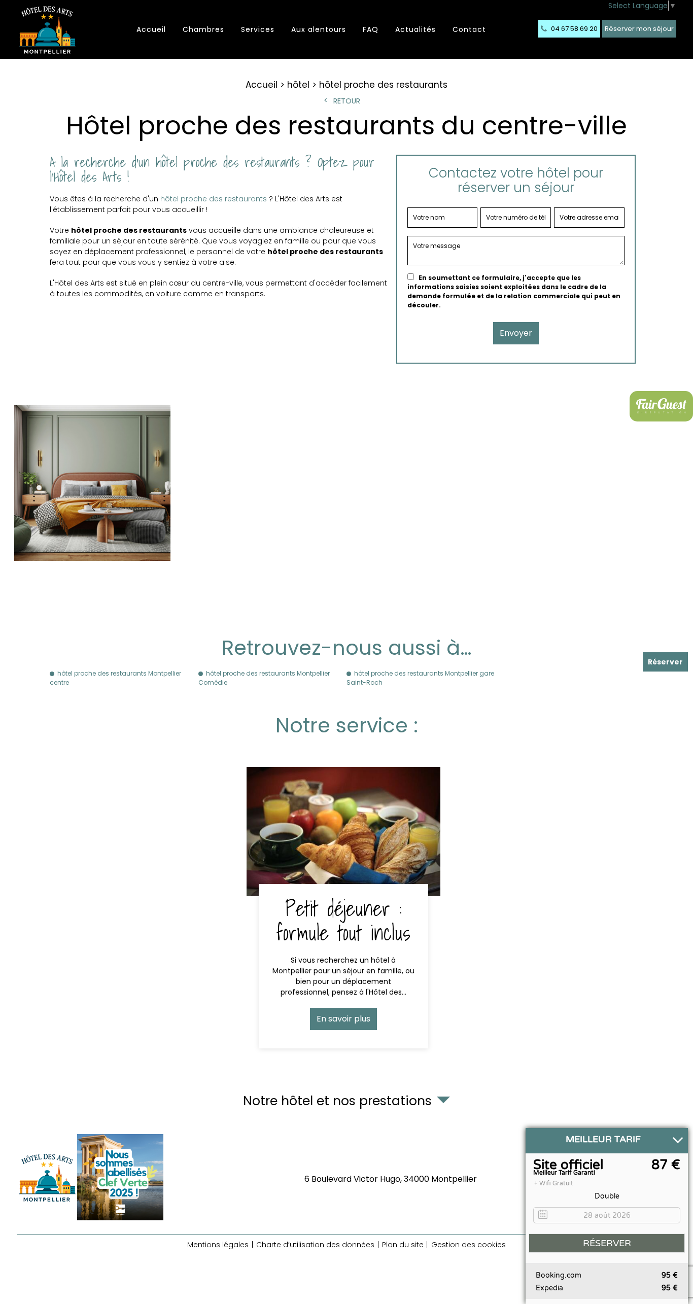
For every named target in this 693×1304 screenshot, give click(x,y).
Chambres (203, 29)
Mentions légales (218, 1245)
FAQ (370, 29)
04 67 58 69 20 (573, 28)
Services (257, 29)
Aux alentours (318, 29)
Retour (346, 100)
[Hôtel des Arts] (47, 29)
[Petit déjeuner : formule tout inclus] (343, 907)
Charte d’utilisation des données (315, 1245)
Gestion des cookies (468, 1245)
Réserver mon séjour (639, 28)
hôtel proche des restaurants (213, 199)
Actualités (415, 29)
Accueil (151, 29)
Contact (469, 29)
